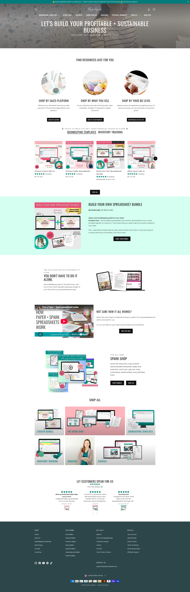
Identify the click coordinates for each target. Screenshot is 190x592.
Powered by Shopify (103, 585)
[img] (95, 484)
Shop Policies (131, 538)
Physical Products (119, 15)
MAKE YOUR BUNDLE (122, 239)
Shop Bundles (117, 383)
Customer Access (102, 541)
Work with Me (91, 15)
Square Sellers (71, 548)
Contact (99, 548)
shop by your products (95, 120)
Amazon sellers (71, 541)
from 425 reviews (93, 487)
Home (37, 534)
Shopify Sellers (71, 538)
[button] (40, 174)
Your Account (132, 534)
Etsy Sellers (69, 534)
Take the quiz (126, 331)
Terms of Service (133, 545)
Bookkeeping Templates (48, 15)
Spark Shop (67, 15)
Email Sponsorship (133, 548)
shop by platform (53, 120)
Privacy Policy (132, 541)
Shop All (131, 383)
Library (98, 545)
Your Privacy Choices (103, 552)
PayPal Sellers (70, 556)
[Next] (155, 158)
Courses (79, 15)
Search (98, 534)
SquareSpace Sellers (73, 552)
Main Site (147, 15)
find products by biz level (136, 120)
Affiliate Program (133, 552)
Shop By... (135, 15)
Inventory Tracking (110, 132)
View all (95, 192)
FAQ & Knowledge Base (104, 538)
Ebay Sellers (70, 545)
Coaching (104, 15)
